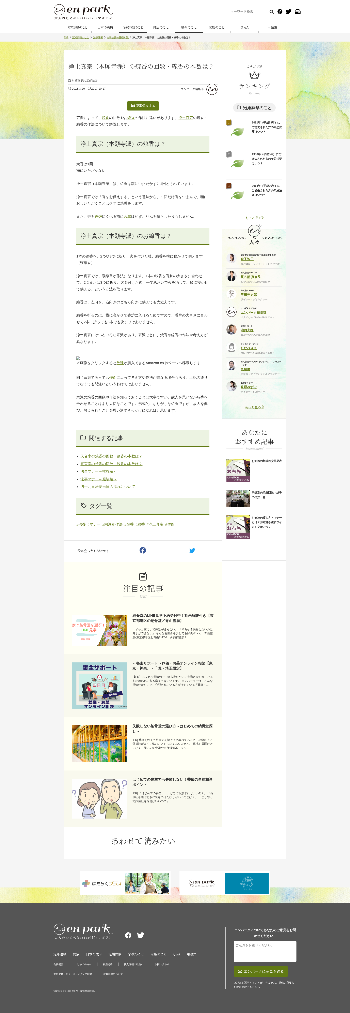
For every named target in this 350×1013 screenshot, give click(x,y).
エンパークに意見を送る (264, 971)
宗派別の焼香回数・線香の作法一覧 (267, 495)
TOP (66, 37)
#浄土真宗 (155, 524)
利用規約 (108, 964)
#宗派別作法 (112, 524)
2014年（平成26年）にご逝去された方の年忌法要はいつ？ (267, 190)
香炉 (98, 217)
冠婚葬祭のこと (133, 27)
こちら (251, 986)
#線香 (140, 524)
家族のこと (217, 27)
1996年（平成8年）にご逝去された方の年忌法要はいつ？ (267, 158)
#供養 (81, 524)
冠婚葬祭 (115, 954)
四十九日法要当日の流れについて (107, 487)
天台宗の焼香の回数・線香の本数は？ (111, 456)
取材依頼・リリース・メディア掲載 (72, 974)
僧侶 (112, 378)
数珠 (120, 363)
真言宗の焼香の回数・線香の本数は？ (111, 464)
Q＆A (245, 27)
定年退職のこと (78, 27)
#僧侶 (169, 524)
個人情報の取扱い (133, 964)
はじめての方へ (83, 964)
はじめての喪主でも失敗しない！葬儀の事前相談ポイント (172, 782)
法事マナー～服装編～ (98, 479)
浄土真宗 (185, 118)
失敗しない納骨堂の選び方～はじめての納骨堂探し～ (172, 728)
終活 (76, 954)
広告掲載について (113, 974)
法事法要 (98, 37)
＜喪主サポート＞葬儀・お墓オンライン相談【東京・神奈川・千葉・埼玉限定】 (172, 665)
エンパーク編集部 (192, 89)
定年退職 (59, 954)
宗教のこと (189, 27)
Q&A (176, 954)
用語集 (272, 27)
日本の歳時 (105, 27)
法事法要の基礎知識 (118, 37)
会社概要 (58, 964)
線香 (131, 118)
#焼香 (129, 524)
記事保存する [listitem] (145, 105)
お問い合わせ (162, 964)
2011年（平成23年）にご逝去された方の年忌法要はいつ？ (267, 127)
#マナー (94, 524)
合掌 (127, 217)
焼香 (105, 118)
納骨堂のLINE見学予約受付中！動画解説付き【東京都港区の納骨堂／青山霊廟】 (173, 618)
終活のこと (161, 27)
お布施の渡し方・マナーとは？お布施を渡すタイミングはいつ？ (267, 522)
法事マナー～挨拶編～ (98, 471)
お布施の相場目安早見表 (267, 461)
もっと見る (253, 218)
